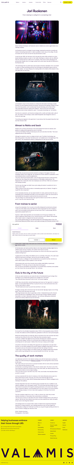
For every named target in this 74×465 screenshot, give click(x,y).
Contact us (52, 422)
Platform (17, 2)
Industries (30, 2)
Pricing (44, 2)
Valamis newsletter (42, 434)
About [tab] (54, 228)
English (64, 422)
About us (40, 422)
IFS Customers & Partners (55, 428)
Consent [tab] (19, 228)
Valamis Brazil (53, 431)
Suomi (64, 427)
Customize (36, 239)
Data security (40, 429)
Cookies (52, 433)
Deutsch (64, 425)
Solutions (24, 2)
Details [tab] (37, 228)
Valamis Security (53, 438)
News (39, 425)
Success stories (38, 2)
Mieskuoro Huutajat (35, 360)
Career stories (41, 432)
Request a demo (67, 2)
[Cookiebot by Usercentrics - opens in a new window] (57, 224)
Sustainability (41, 427)
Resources (49, 2)
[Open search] (60, 2)
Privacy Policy (53, 435)
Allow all (53, 239)
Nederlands (65, 429)
